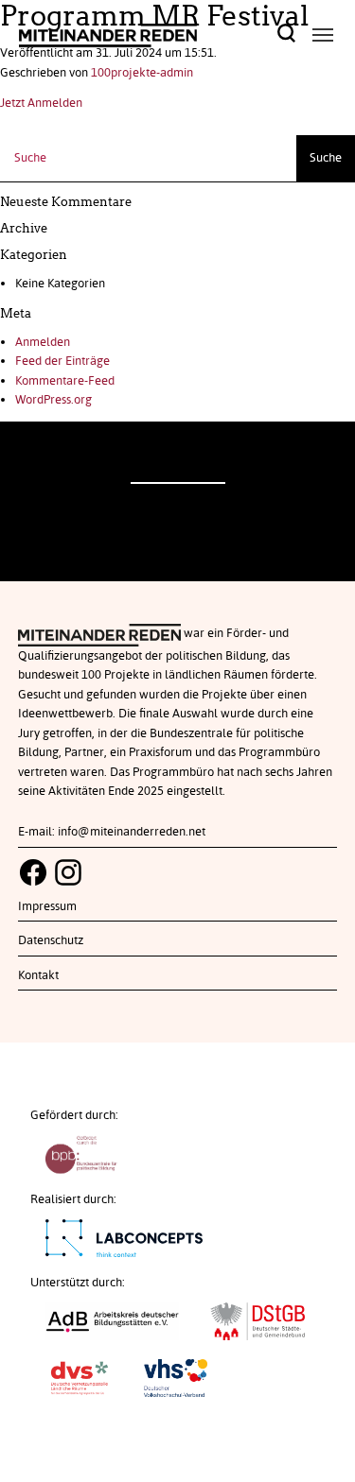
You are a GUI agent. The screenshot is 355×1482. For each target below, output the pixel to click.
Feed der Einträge (62, 361)
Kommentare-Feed (65, 380)
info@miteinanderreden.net (131, 831)
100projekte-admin (142, 72)
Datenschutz (50, 940)
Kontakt (38, 975)
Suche (326, 157)
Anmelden (42, 342)
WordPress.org (53, 399)
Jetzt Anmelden (41, 103)
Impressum (47, 906)
